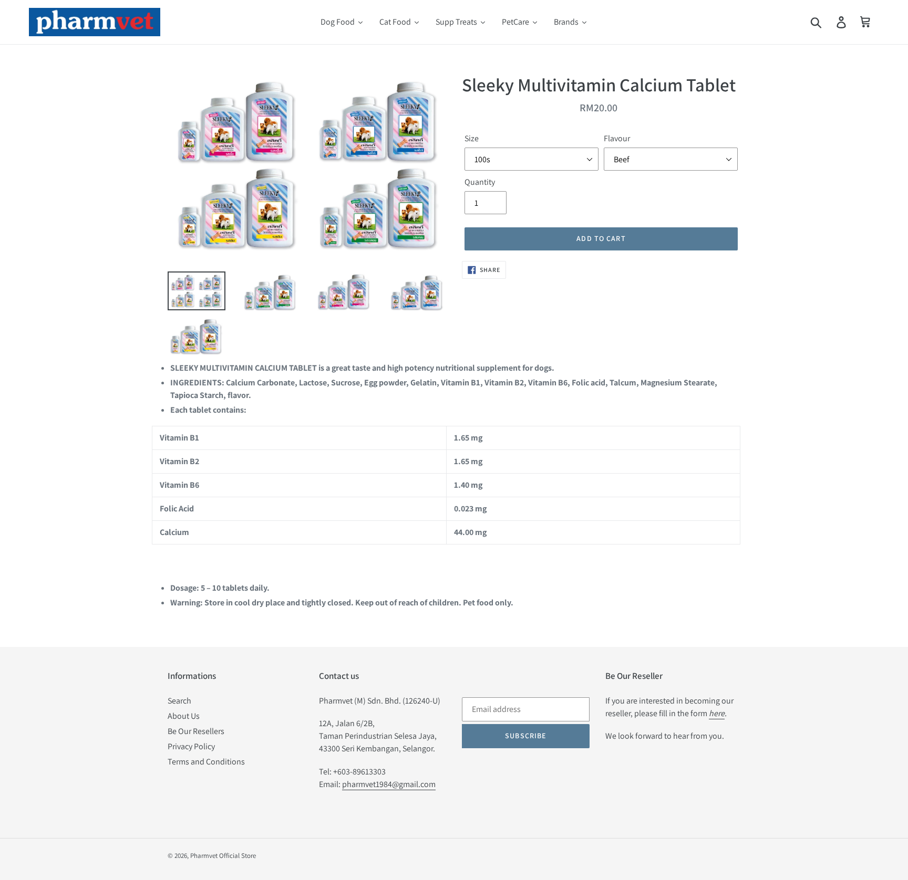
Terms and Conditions (206, 761)
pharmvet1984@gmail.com (389, 784)
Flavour (617, 138)
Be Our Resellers (196, 731)
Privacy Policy (191, 746)
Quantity (480, 181)
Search (179, 700)
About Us (184, 715)
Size (472, 138)
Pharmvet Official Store (223, 855)
